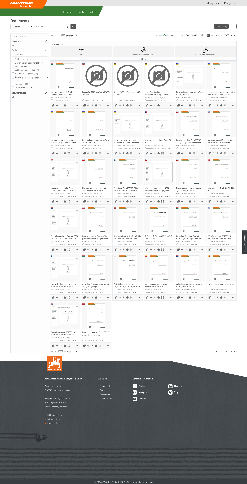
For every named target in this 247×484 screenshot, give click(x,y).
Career (102, 390)
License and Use (53, 423)
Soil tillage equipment (26, 70)
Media (81, 11)
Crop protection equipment (28, 62)
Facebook (143, 386)
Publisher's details (54, 414)
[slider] (165, 35)
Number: (53, 35)
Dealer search (105, 386)
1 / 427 (226, 35)
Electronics (22, 83)
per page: (70, 35)
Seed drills (21, 66)
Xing (176, 392)
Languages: (175, 35)
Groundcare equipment (26, 73)
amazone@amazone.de (60, 406)
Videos (93, 11)
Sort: (188, 35)
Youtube (142, 398)
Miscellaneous (22, 87)
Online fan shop (106, 398)
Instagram (143, 392)
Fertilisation (22, 59)
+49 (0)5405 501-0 (62, 398)
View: (203, 35)
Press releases (105, 394)
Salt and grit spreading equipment (29, 78)
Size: (156, 35)
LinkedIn (178, 386)
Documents (67, 11)
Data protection (53, 419)
